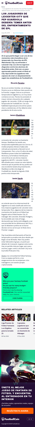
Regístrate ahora (17, 410)
